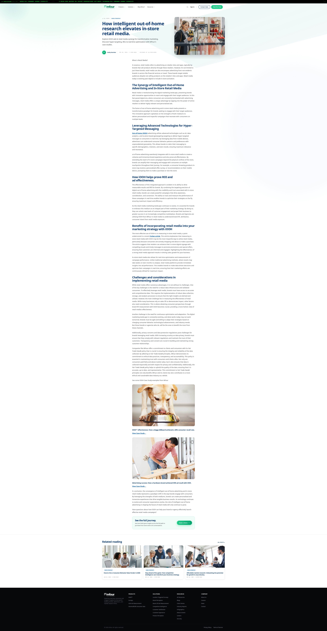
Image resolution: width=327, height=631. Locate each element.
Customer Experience (159, 612)
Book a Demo (183, 523)
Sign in (192, 7)
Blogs (178, 600)
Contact (203, 606)
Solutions (130, 7)
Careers (179, 615)
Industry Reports (182, 606)
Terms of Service (218, 627)
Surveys (131, 600)
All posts (106, 18)
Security (179, 619)
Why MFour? (141, 7)
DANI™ (130, 597)
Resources (150, 7)
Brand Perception (158, 600)
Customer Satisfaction (159, 609)
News (202, 603)
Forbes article (155, 236)
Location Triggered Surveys (160, 597)
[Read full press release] (163, 1)
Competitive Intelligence (160, 606)
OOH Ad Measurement (135, 603)
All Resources (181, 597)
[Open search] (187, 7)
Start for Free (217, 7)
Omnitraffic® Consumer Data (137, 606)
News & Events (181, 612)
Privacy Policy (207, 627)
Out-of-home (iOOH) (139, 133)
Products (121, 7)
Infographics (180, 609)
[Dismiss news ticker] (325, 2)
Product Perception (158, 615)
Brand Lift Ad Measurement (161, 603)
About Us (203, 597)
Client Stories (181, 603)
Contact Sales (204, 7)
